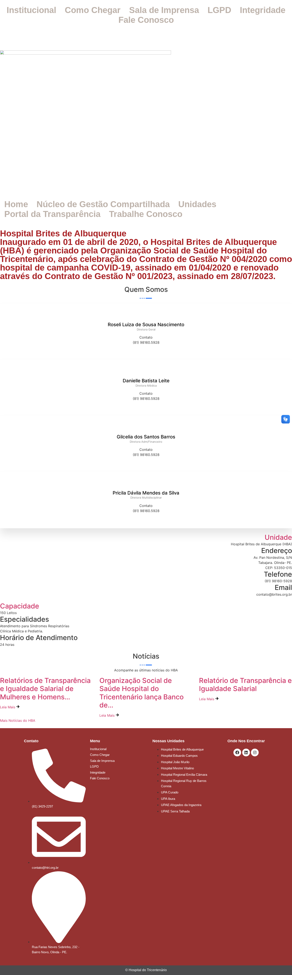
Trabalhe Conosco (145, 214)
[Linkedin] (246, 752)
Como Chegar (93, 10)
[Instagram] (255, 752)
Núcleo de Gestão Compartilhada (103, 204)
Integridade (262, 10)
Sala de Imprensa (164, 10)
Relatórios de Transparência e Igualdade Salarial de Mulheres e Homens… (45, 688)
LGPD (219, 10)
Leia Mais (8, 707)
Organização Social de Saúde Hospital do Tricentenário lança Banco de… (141, 692)
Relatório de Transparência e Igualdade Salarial (245, 684)
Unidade (278, 537)
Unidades (197, 204)
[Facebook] (237, 752)
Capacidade (19, 606)
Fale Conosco (146, 20)
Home (16, 204)
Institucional (31, 10)
